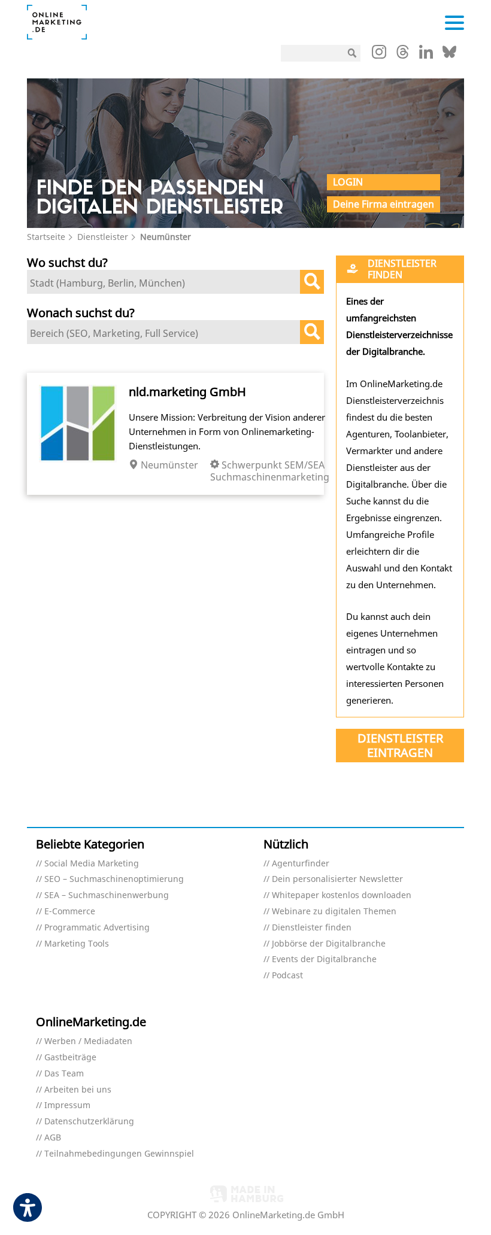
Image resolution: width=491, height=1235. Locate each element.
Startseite (46, 236)
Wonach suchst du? (81, 313)
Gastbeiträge (70, 1058)
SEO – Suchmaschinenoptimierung (114, 879)
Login (348, 181)
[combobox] (175, 282)
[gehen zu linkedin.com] (426, 55)
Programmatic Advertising (97, 928)
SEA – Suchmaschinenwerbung (106, 895)
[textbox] (166, 283)
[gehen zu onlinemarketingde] (379, 54)
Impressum (67, 1105)
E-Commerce (69, 912)
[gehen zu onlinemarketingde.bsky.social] (449, 55)
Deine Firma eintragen (383, 204)
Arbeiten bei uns (77, 1090)
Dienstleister (102, 236)
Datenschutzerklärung (89, 1122)
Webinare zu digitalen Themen (334, 912)
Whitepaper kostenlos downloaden (341, 895)
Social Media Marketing (91, 864)
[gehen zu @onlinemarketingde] (403, 55)
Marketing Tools (76, 944)
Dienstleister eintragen (400, 745)
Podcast (287, 976)
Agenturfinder (300, 864)
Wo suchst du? (67, 262)
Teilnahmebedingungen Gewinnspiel (119, 1154)
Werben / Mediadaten (88, 1041)
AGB (52, 1138)
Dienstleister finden (311, 928)
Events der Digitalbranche (324, 959)
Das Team (64, 1074)
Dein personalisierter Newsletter (337, 879)
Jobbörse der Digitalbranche (329, 944)
